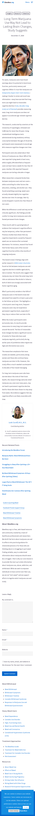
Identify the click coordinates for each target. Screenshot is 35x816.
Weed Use (26, 13)
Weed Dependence (11, 716)
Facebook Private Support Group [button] (13, 508)
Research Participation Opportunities (18, 787)
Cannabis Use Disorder (12, 720)
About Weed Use (10, 767)
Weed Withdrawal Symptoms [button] (12, 518)
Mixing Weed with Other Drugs (15, 783)
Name (4, 630)
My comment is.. (8, 600)
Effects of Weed (10, 770)
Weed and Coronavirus (12, 729)
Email (4, 640)
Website (5, 650)
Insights (9, 13)
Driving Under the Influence (14, 780)
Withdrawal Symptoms (12, 693)
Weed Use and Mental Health (15, 726)
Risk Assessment (10, 756)
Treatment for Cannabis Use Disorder (17, 753)
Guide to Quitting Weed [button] (10, 503)
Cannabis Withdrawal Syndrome (15, 699)
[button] (29, 2)
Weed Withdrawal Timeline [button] (11, 513)
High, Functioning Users (13, 723)
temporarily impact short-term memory (15, 93)
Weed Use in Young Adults (14, 774)
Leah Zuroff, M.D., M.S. (17, 422)
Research (17, 13)
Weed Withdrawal (11, 689)
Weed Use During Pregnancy (14, 777)
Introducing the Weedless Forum (13, 450)
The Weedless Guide (12, 747)
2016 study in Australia (22, 263)
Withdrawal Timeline (12, 696)
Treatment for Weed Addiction (15, 750)
